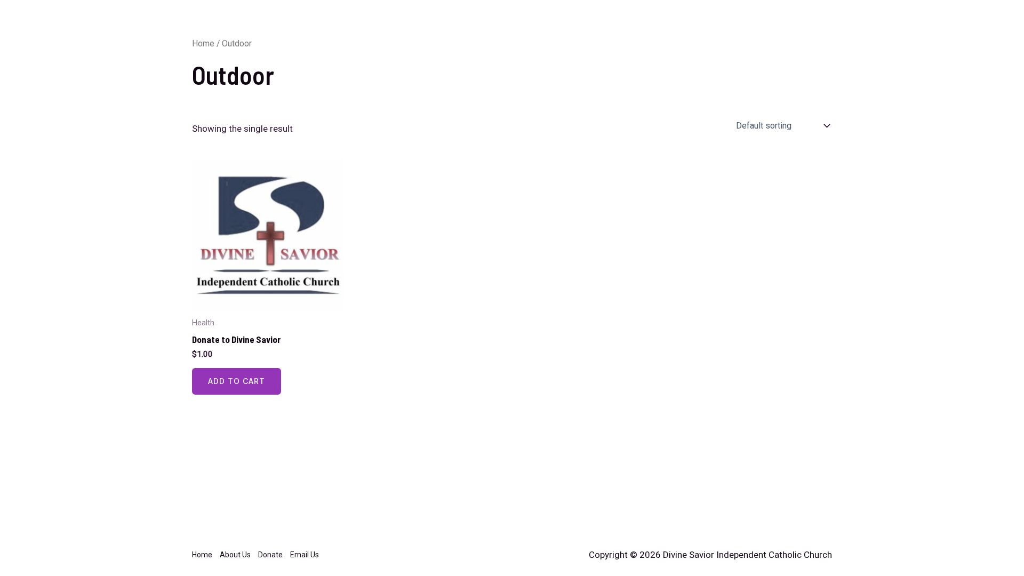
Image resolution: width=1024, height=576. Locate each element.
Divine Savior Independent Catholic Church (311, 21)
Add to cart (236, 381)
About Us (714, 22)
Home (669, 22)
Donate (760, 22)
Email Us (807, 22)
